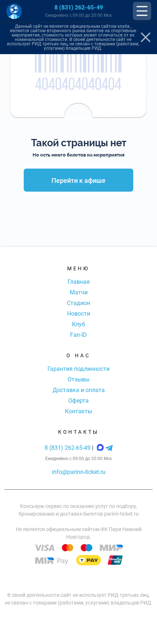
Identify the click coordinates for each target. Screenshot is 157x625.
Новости (78, 313)
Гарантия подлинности (78, 368)
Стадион (78, 303)
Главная (79, 281)
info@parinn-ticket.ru (79, 471)
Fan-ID (78, 334)
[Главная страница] (14, 11)
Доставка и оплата (79, 390)
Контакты (78, 411)
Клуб (78, 324)
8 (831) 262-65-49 (78, 7)
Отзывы (78, 379)
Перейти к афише (78, 180)
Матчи (79, 292)
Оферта (78, 400)
